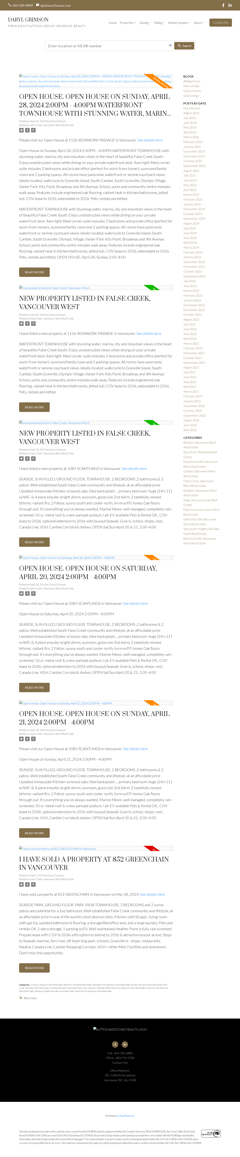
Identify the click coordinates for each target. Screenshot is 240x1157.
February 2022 (192, 348)
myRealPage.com (126, 1115)
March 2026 (191, 137)
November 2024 (194, 209)
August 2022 (191, 319)
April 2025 (189, 190)
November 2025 (194, 156)
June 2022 (190, 329)
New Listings (191, 86)
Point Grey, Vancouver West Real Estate (128, 988)
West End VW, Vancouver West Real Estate (93, 991)
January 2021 (192, 401)
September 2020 (194, 415)
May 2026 (189, 127)
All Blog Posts (191, 81)
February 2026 (192, 141)
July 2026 (189, 117)
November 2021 (194, 353)
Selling (158, 22)
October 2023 (192, 271)
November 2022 (194, 310)
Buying (144, 22)
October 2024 (192, 214)
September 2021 (194, 362)
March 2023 (191, 290)
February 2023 (192, 295)
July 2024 (189, 228)
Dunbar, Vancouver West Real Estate (146, 984)
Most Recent (191, 108)
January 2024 (192, 257)
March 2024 (191, 247)
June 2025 (190, 180)
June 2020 (190, 425)
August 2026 (191, 113)
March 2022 (191, 343)
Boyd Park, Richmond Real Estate (78, 984)
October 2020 (192, 410)
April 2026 (189, 132)
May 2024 (189, 238)
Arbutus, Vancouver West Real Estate (47, 984)
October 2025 (192, 161)
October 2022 (192, 314)
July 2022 (189, 324)
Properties (127, 22)
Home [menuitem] (113, 22)
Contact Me (220, 22)
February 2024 (192, 252)
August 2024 (191, 223)
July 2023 (189, 281)
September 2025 (194, 166)
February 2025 (192, 199)
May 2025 (189, 185)
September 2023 (194, 276)
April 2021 (189, 386)
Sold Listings (191, 95)
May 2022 (189, 334)
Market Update (178, 22)
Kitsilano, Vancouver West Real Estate (66, 988)
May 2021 (189, 382)
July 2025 (189, 175)
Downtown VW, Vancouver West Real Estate (111, 984)
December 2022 (194, 305)
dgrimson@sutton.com (55, 6)
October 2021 (192, 358)
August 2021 (191, 367)
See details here (150, 140)
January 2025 (192, 204)
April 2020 (189, 430)
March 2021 (191, 391)
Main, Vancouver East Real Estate (97, 988)
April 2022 (189, 338)
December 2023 (194, 262)
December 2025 (194, 151)
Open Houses (192, 90)
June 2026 (190, 122)
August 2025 (191, 170)
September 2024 (194, 218)
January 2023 (192, 300)
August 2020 (191, 420)
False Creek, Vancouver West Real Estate (51, 125)
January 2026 (192, 146)
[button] (20, 5)
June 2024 (190, 233)
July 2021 (189, 372)
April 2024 (189, 242)
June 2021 (190, 377)
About (198, 22)
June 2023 (190, 286)
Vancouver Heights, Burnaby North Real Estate (54, 991)
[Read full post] (96, 83)
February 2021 (192, 396)
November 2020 (194, 406)
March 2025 (191, 194)
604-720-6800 (22, 6)
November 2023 (194, 266)
